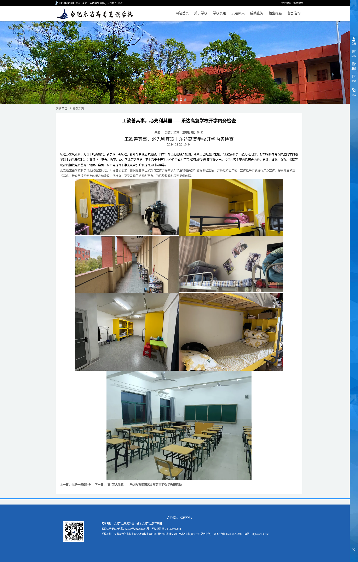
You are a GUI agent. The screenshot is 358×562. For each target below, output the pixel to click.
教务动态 (78, 108)
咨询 (353, 95)
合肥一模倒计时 (81, 484)
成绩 (353, 81)
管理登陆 (186, 517)
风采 (353, 56)
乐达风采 (238, 13)
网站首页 (182, 13)
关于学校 (200, 13)
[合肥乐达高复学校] (94, 14)
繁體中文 (298, 3)
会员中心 (286, 3)
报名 (353, 68)
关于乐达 (172, 517)
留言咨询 (294, 13)
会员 (353, 43)
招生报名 (275, 13)
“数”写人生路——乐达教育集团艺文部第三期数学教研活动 (144, 484)
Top (354, 542)
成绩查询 (256, 13)
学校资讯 (219, 13)
